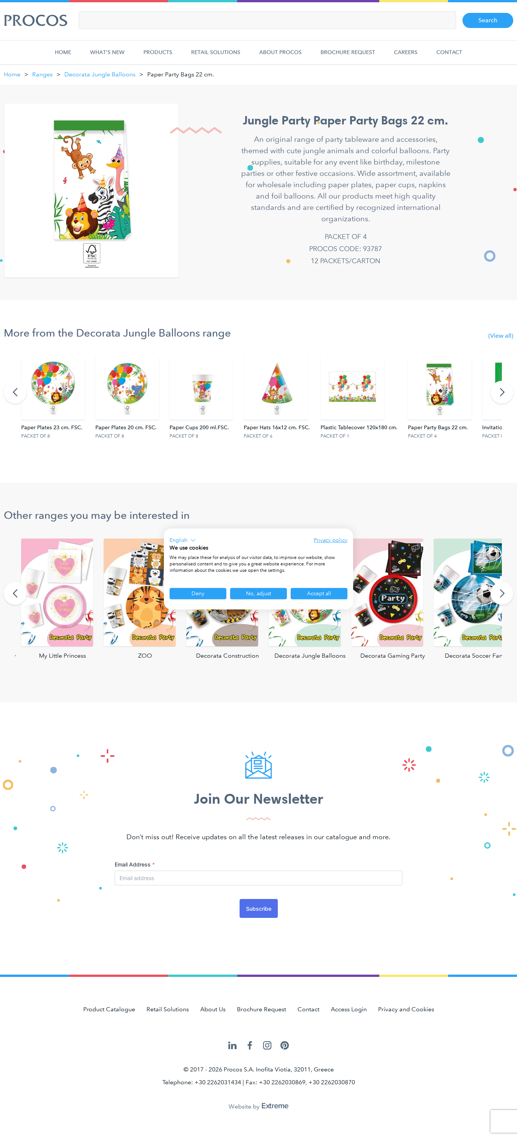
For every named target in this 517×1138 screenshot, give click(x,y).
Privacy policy (330, 540)
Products (157, 52)
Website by (245, 1106)
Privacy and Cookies (406, 1009)
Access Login (349, 1009)
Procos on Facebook (249, 1046)
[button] (183, 540)
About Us (213, 1009)
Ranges (42, 74)
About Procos (280, 52)
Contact (449, 52)
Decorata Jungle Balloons (99, 74)
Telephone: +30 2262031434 (201, 1082)
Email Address (135, 864)
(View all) (500, 335)
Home (63, 52)
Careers (405, 52)
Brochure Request (348, 52)
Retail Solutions (215, 52)
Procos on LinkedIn (232, 1046)
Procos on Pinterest (284, 1046)
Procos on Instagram (267, 1046)
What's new (107, 52)
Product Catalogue (109, 1009)
